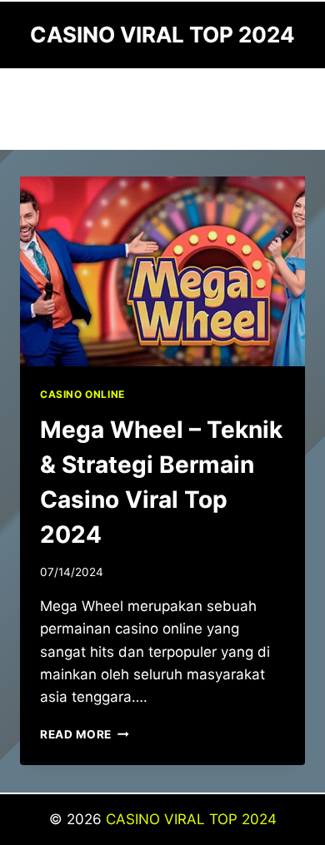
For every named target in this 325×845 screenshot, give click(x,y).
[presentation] (162, 271)
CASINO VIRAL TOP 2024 (191, 819)
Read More (84, 734)
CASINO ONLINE (82, 394)
